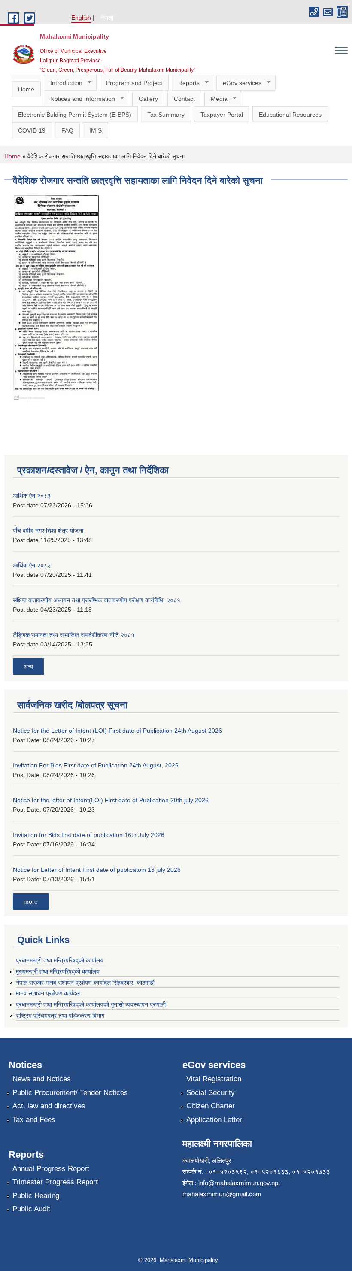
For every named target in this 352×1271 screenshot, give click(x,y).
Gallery (148, 98)
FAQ (67, 130)
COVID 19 (32, 130)
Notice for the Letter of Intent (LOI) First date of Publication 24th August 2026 (117, 730)
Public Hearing (35, 1196)
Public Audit (31, 1209)
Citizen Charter (210, 1106)
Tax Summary (166, 114)
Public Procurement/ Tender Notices (70, 1093)
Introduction (63, 83)
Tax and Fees (33, 1120)
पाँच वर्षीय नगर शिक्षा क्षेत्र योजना (48, 530)
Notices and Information (79, 99)
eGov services (238, 83)
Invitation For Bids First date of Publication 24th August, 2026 (96, 765)
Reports (186, 83)
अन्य (28, 666)
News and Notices (41, 1079)
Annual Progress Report (50, 1169)
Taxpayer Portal (221, 114)
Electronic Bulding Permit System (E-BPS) (74, 114)
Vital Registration (213, 1079)
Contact (184, 98)
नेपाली (106, 17)
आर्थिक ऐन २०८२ (32, 565)
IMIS (95, 130)
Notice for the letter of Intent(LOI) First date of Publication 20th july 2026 (111, 800)
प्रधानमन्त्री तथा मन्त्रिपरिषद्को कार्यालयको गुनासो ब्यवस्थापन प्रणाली (91, 1004)
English (81, 17)
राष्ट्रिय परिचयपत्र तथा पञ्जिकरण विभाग (60, 1015)
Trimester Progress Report (55, 1182)
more (31, 901)
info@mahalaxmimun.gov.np (238, 1182)
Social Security (210, 1093)
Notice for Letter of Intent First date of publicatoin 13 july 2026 (97, 869)
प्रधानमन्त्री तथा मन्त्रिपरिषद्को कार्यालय (59, 960)
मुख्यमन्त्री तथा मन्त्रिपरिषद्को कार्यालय (58, 971)
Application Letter (214, 1120)
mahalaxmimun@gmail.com (221, 1194)
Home (26, 89)
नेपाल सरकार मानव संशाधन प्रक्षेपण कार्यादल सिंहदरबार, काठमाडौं (89, 982)
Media (216, 99)
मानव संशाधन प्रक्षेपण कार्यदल (48, 993)
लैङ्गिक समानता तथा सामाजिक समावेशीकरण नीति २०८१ (73, 634)
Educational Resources (290, 114)
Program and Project (134, 82)
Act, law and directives (48, 1106)
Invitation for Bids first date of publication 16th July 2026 (88, 834)
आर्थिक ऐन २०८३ (32, 495)
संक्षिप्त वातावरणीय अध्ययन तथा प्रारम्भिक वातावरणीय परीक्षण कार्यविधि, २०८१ (96, 600)
